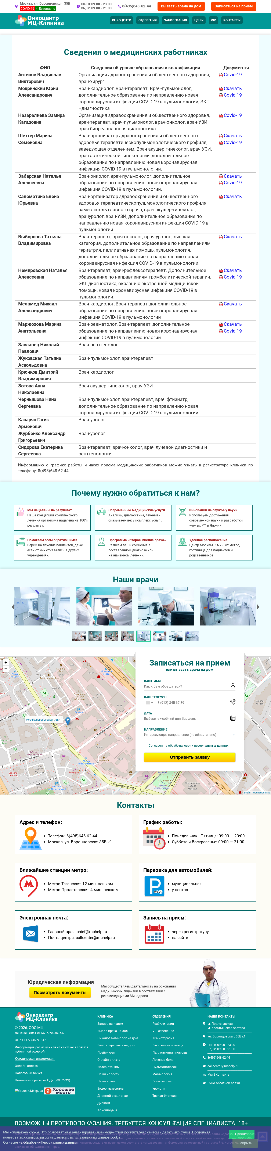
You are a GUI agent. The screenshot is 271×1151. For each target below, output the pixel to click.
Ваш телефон (155, 697)
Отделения (147, 20)
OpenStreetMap (261, 792)
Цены (198, 20)
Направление (155, 729)
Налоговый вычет (28, 1073)
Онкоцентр (121, 20)
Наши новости (108, 1074)
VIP (213, 20)
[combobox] (149, 703)
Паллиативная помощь (170, 1052)
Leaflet (247, 792)
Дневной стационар (112, 1096)
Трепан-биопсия (164, 1096)
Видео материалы (110, 1088)
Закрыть (245, 1143)
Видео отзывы (108, 1067)
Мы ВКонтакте (218, 1074)
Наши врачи (106, 1081)
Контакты (232, 20)
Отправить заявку (190, 757)
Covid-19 (232, 74)
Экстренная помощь (167, 1045)
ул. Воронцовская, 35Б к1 (226, 1036)
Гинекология (161, 1081)
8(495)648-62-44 (136, 6)
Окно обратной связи (223, 1083)
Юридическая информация (35, 1059)
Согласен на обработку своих (188, 745)
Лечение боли (163, 1060)
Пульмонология (164, 1067)
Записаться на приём (234, 6)
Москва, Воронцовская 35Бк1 (44, 719)
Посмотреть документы (60, 992)
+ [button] (5, 662)
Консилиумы (107, 1110)
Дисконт (103, 1103)
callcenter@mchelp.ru (222, 1066)
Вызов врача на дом (112, 1031)
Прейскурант (107, 1052)
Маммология (162, 1074)
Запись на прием (110, 1024)
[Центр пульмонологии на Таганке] (42, 606)
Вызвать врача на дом (181, 6)
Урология (159, 1088)
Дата (148, 713)
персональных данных (211, 745)
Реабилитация (163, 1024)
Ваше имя (152, 681)
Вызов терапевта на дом (116, 1045)
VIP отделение (163, 1031)
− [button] (5, 668)
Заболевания (175, 20)
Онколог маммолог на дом (117, 1038)
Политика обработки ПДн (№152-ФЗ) (42, 1080)
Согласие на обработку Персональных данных (40, 1142)
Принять (242, 1134)
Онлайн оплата (26, 1066)
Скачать (232, 88)
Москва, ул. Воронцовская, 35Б (45, 3)
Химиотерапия (163, 1038)
